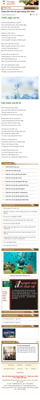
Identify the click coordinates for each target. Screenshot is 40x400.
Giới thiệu (19, 365)
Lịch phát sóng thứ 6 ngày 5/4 (11, 322)
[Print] (37, 14)
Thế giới (33, 368)
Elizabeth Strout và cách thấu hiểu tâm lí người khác (18, 220)
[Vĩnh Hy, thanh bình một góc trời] (20, 263)
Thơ (27, 368)
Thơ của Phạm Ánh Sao (10, 245)
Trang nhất (11, 365)
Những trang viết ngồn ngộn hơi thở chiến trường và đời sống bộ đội (19, 227)
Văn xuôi (20, 368)
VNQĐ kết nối (20, 372)
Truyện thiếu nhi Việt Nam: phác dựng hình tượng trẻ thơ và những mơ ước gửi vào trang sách (19, 238)
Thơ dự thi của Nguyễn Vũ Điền (12, 216)
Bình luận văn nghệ (9, 368)
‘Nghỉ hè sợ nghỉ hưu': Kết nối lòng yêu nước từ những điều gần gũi (20, 212)
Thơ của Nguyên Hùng (9, 242)
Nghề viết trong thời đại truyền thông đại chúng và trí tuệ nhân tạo (19, 232)
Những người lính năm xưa (11, 208)
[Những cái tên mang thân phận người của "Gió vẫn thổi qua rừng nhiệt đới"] (7, 284)
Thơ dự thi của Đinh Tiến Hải (11, 223)
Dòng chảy (28, 365)
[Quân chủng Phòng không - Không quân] (11, 333)
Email (33, 14)
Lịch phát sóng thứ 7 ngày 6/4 (11, 319)
